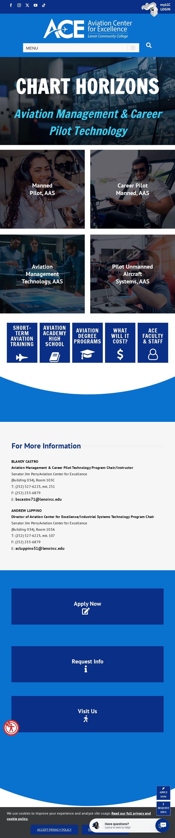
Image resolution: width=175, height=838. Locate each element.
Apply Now (87, 603)
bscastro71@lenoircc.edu (38, 499)
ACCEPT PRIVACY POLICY (54, 829)
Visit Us (87, 711)
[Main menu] (81, 47)
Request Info (87, 661)
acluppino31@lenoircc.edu (40, 548)
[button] (11, 728)
